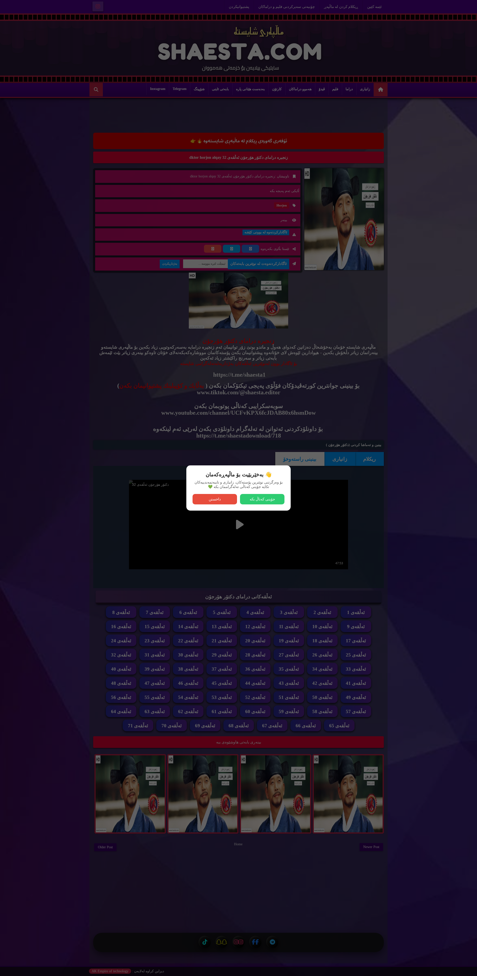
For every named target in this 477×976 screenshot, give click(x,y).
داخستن (215, 499)
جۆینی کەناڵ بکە (262, 499)
